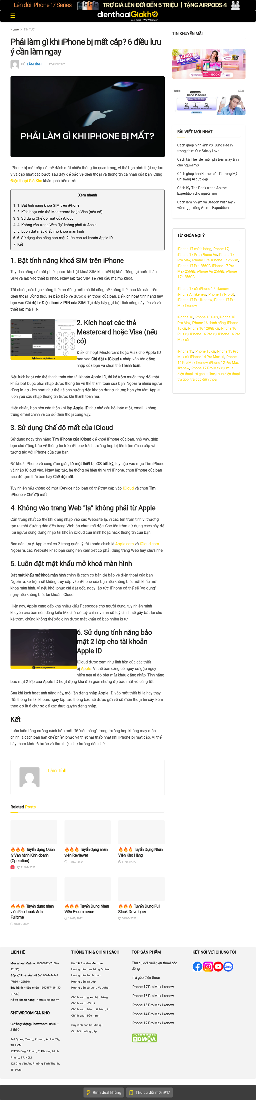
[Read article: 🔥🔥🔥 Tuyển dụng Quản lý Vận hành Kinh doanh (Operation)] (33, 832)
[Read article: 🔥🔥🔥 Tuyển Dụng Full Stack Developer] (141, 889)
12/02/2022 (56, 64)
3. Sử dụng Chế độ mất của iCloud (43, 218)
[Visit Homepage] (128, 16)
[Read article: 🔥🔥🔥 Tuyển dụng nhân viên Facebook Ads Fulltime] (33, 889)
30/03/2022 (128, 918)
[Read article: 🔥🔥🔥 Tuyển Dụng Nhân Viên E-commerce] (87, 889)
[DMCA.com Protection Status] (144, 1038)
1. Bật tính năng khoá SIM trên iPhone (46, 205)
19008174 (46, 987)
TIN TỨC (29, 29)
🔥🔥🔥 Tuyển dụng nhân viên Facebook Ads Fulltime (32, 912)
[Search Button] (243, 16)
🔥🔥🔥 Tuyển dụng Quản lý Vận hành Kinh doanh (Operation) (32, 855)
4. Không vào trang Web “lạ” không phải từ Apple (54, 225)
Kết (18, 244)
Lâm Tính (34, 64)
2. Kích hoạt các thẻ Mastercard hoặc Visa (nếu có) (57, 212)
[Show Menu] (12, 16)
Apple (86, 668)
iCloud (128, 488)
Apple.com (124, 544)
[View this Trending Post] (12, 867)
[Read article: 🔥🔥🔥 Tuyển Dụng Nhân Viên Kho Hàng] (141, 832)
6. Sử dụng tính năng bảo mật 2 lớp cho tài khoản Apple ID (63, 238)
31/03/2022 (20, 924)
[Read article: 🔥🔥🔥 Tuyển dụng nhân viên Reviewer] (87, 832)
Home (14, 29)
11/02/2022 (27, 867)
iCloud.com (149, 544)
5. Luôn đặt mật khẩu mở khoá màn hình (48, 231)
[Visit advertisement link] (128, 5)
